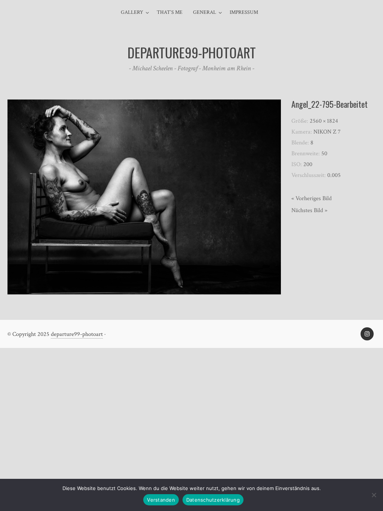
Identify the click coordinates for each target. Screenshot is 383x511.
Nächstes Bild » (309, 210)
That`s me (170, 12)
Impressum (244, 12)
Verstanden (161, 500)
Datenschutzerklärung (213, 500)
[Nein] (373, 495)
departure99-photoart (77, 334)
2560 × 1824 (324, 121)
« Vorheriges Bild (311, 198)
